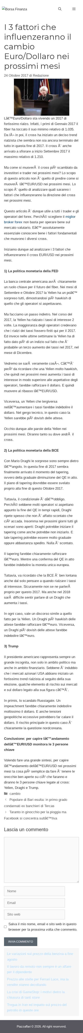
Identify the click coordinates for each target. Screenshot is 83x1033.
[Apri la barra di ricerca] (60, 9)
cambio (14, 794)
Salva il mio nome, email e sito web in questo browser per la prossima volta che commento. (42, 926)
